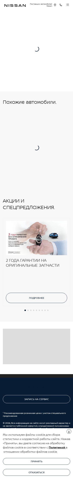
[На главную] (15, 5)
